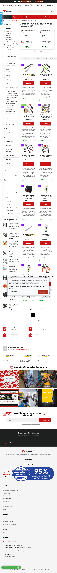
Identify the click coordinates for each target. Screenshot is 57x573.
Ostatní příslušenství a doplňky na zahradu (11, 102)
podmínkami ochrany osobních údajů (30, 424)
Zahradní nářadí (9, 39)
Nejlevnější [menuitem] (36, 58)
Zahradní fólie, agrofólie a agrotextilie (12, 88)
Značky (8, 163)
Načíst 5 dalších (38, 309)
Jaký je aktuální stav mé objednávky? (12, 519)
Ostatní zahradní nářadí (11, 57)
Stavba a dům (10, 124)
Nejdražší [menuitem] (45, 58)
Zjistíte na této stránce (26, 547)
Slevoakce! (40, 1)
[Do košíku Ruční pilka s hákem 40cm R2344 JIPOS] (28, 123)
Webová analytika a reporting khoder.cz (40, 569)
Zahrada (8, 28)
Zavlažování (8, 37)
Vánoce (8, 145)
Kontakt (4, 509)
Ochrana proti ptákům (11, 93)
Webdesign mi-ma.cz (26, 569)
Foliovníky (8, 116)
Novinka (12, 190)
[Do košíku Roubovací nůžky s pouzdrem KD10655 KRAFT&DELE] (28, 204)
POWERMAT (12, 213)
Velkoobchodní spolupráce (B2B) (10, 490)
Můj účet (5, 529)
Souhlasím (43, 292)
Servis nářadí (6, 527)
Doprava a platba (7, 498)
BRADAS (12, 201)
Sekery (9, 54)
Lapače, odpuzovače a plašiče (11, 98)
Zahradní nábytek (10, 113)
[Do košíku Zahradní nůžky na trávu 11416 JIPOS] (28, 164)
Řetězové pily (9, 31)
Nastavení (14, 291)
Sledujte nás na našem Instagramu (30, 367)
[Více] (50, 17)
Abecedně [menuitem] (53, 58)
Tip (12, 193)
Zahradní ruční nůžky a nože (12, 44)
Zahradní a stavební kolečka (10, 68)
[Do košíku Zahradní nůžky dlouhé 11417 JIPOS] (45, 83)
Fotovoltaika (10, 155)
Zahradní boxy (9, 107)
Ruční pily (8, 71)
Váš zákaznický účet (7, 506)
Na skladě (12, 184)
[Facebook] (24, 464)
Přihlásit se (45, 420)
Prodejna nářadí (6, 493)
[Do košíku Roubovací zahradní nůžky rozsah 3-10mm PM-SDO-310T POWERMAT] (45, 123)
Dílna (7, 129)
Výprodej (8, 159)
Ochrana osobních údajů (9, 504)
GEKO (12, 204)
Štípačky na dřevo (11, 50)
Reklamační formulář (8, 521)
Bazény (7, 77)
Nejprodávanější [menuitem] (26, 58)
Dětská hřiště (10, 137)
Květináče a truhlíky (10, 65)
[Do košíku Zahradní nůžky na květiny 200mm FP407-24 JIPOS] (45, 204)
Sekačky (8, 35)
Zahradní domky (10, 105)
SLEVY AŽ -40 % (26, 1)
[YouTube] (32, 464)
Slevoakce (9, 24)
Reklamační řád (6, 501)
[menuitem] (7, 17)
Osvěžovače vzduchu (11, 91)
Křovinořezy (8, 33)
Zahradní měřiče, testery (12, 95)
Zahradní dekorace (10, 120)
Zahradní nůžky (11, 52)
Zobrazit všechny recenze (22, 349)
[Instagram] (28, 464)
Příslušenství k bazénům (10, 82)
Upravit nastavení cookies (39, 567)
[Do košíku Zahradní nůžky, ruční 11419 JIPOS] (45, 164)
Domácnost (9, 133)
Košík (4, 532)
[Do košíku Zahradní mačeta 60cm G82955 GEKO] (28, 243)
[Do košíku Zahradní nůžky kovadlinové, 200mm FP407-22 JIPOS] (45, 243)
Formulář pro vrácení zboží (25, 551)
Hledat (46, 11)
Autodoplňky (10, 141)
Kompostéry (9, 109)
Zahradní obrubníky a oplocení (11, 74)
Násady (9, 60)
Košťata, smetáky (11, 41)
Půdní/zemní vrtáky (10, 63)
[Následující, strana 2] (37, 315)
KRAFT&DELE (12, 210)
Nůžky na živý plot (11, 48)
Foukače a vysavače (11, 111)
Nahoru (38, 321)
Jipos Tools (12, 207)
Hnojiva (7, 118)
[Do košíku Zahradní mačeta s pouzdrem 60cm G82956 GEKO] (28, 83)
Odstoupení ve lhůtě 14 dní (9, 524)
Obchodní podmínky (8, 496)
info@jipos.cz (12, 443)
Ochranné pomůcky (9, 150)
